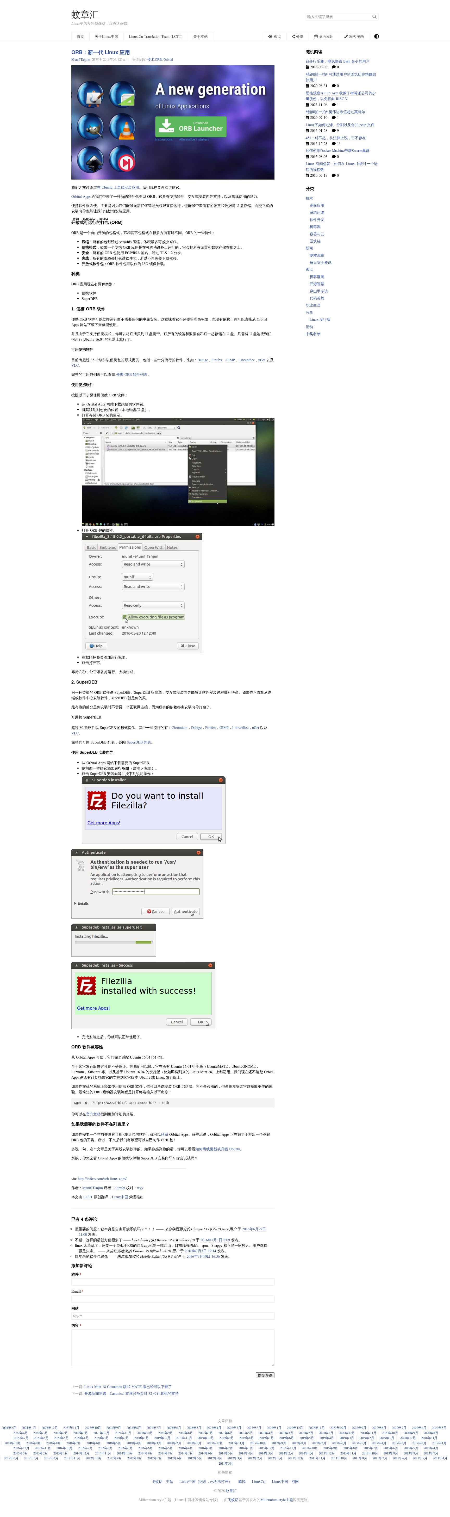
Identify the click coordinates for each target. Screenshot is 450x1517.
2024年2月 (9, 1427)
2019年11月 (184, 1437)
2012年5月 (195, 1458)
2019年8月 (246, 1437)
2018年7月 (73, 1443)
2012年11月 (72, 1458)
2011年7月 (380, 1458)
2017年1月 (439, 1443)
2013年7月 (431, 1453)
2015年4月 (431, 1448)
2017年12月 (215, 1443)
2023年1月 (274, 1427)
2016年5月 (165, 1448)
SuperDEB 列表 (139, 742)
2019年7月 (266, 1437)
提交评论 (265, 1375)
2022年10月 (338, 1427)
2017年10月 (258, 1443)
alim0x (120, 1187)
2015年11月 (288, 1448)
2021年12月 (101, 1432)
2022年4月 (20, 1432)
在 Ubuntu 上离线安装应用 (118, 187)
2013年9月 (391, 1453)
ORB (158, 59)
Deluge (202, 359)
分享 (309, 312)
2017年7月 (319, 1443)
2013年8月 (411, 1453)
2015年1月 (60, 1453)
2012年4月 (215, 1458)
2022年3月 (40, 1432)
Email (76, 1291)
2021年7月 (205, 1432)
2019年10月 (206, 1437)
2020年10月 (390, 1432)
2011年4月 (440, 1458)
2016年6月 (145, 1448)
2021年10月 (145, 1432)
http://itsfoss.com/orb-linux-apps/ (102, 1178)
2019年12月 (162, 1437)
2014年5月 (225, 1453)
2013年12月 (327, 1453)
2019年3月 (347, 1437)
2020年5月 (61, 1437)
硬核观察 (317, 255)
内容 (75, 1325)
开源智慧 (317, 283)
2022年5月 (439, 1427)
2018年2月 (174, 1443)
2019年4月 (327, 1437)
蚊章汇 (85, 14)
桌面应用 (317, 205)
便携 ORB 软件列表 (131, 374)
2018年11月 (429, 1437)
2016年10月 (65, 1448)
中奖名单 (313, 333)
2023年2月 (254, 1427)
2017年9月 (279, 1443)
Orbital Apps (80, 196)
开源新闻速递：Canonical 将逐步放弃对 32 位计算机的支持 (131, 1393)
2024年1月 (29, 1427)
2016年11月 (43, 1448)
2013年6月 (11, 1458)
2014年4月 (246, 1453)
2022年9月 (359, 1427)
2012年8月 (134, 1458)
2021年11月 (123, 1432)
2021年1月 (326, 1432)
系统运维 (317, 212)
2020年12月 (347, 1432)
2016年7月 (125, 1448)
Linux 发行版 (320, 319)
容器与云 (317, 233)
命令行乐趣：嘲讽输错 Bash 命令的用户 (338, 61)
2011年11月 (317, 1458)
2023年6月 (174, 1427)
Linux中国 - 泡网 (285, 1481)
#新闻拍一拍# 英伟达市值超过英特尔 (335, 111)
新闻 (309, 247)
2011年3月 (225, 1463)
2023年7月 (154, 1427)
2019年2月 (367, 1437)
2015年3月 (20, 1453)
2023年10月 (93, 1427)
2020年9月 (411, 1432)
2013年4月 (51, 1458)
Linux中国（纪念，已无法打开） (205, 1481)
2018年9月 (33, 1443)
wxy (140, 1187)
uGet (261, 359)
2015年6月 (391, 1448)
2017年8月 (299, 1443)
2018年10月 (13, 1443)
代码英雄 (317, 298)
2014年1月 (306, 1453)
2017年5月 (359, 1443)
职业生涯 (313, 305)
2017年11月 (236, 1443)
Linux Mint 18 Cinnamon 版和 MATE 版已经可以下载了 (128, 1386)
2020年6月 (41, 1437)
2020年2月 (121, 1437)
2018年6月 (93, 1443)
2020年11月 (368, 1432)
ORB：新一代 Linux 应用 (100, 52)
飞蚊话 (233, 1499)
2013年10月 (370, 1453)
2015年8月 (350, 1448)
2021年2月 (306, 1432)
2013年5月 (31, 1458)
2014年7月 (185, 1453)
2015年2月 (40, 1453)
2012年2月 (255, 1458)
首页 (80, 36)
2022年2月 (60, 1432)
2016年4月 (185, 1448)
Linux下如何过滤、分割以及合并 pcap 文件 (340, 124)
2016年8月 (105, 1448)
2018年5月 (114, 1443)
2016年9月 (85, 1448)
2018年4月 (134, 1443)
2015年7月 (371, 1448)
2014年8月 (165, 1453)
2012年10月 (94, 1458)
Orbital (168, 59)
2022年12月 (295, 1427)
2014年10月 (125, 1453)
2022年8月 (379, 1427)
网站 (75, 1308)
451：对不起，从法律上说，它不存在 (336, 137)
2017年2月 (419, 1443)
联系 (164, 1134)
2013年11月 (348, 1453)
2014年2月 (286, 1453)
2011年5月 (420, 1458)
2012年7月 (154, 1458)
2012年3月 (235, 1458)
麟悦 (242, 1481)
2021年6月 (225, 1432)
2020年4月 (81, 1437)
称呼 (75, 1274)
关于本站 (200, 36)
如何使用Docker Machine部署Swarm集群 (338, 150)
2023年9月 (114, 1427)
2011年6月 (400, 1458)
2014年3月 (266, 1453)
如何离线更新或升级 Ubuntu (217, 1148)
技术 (150, 59)
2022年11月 (317, 1427)
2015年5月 (411, 1448)
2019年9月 (226, 1437)
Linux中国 (120, 1196)
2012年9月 (114, 1458)
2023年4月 (214, 1427)
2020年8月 (431, 1432)
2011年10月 (339, 1458)
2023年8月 (134, 1427)
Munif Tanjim (80, 59)
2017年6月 (339, 1443)
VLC (75, 365)
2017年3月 (399, 1443)
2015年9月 (330, 1448)
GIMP (230, 359)
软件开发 (317, 219)
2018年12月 (408, 1437)
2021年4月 (266, 1432)
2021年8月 (185, 1432)
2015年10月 (310, 1448)
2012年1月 (275, 1458)
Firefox (216, 359)
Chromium (180, 727)
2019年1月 (387, 1437)
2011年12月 (296, 1458)
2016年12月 (21, 1448)
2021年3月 (286, 1432)
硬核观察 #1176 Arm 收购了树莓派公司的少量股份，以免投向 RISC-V (341, 95)
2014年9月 (145, 1453)
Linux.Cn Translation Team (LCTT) (156, 36)
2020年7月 (21, 1437)
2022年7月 (399, 1427)
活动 (309, 326)
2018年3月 (154, 1443)
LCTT (88, 1196)
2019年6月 (286, 1437)
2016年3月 (205, 1448)
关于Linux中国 (106, 36)
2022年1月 (80, 1432)
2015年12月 (267, 1448)
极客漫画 (317, 276)
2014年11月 (103, 1453)
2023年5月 (194, 1427)
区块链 (315, 240)
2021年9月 (165, 1432)
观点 (309, 269)
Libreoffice (247, 359)
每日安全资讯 (321, 262)
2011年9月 (360, 1458)
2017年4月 (379, 1443)
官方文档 (93, 1113)
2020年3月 (101, 1437)
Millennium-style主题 (276, 1499)
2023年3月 (234, 1427)
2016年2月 (225, 1448)
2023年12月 (50, 1427)
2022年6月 (419, 1427)
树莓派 (315, 226)
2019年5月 (306, 1437)
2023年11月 (71, 1427)
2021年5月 (246, 1432)
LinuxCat (259, 1481)
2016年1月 (246, 1448)
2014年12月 (81, 1453)
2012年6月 (174, 1458)
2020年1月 (141, 1437)
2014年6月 (205, 1453)
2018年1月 (194, 1443)
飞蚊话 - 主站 (162, 1481)
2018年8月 (53, 1443)
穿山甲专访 (319, 290)
